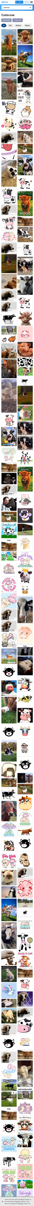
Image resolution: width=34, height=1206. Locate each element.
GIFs (10, 25)
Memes (27, 25)
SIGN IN (27, 2)
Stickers (18, 25)
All (4, 25)
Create (20, 2)
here (28, 1203)
